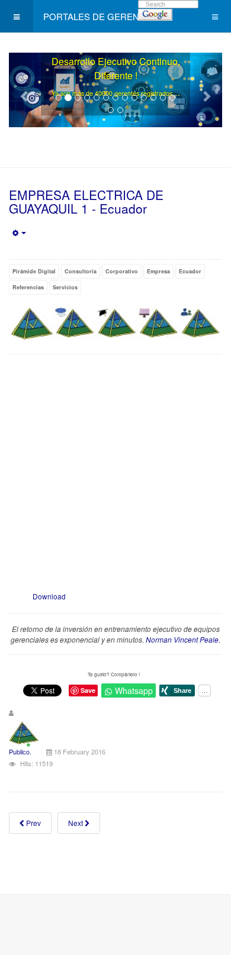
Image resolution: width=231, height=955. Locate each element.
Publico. (20, 751)
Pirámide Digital (34, 271)
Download (49, 596)
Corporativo (121, 271)
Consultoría (81, 271)
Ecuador (190, 271)
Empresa (158, 271)
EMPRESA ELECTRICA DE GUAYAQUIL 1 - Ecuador (86, 201)
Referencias (28, 287)
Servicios (65, 287)
